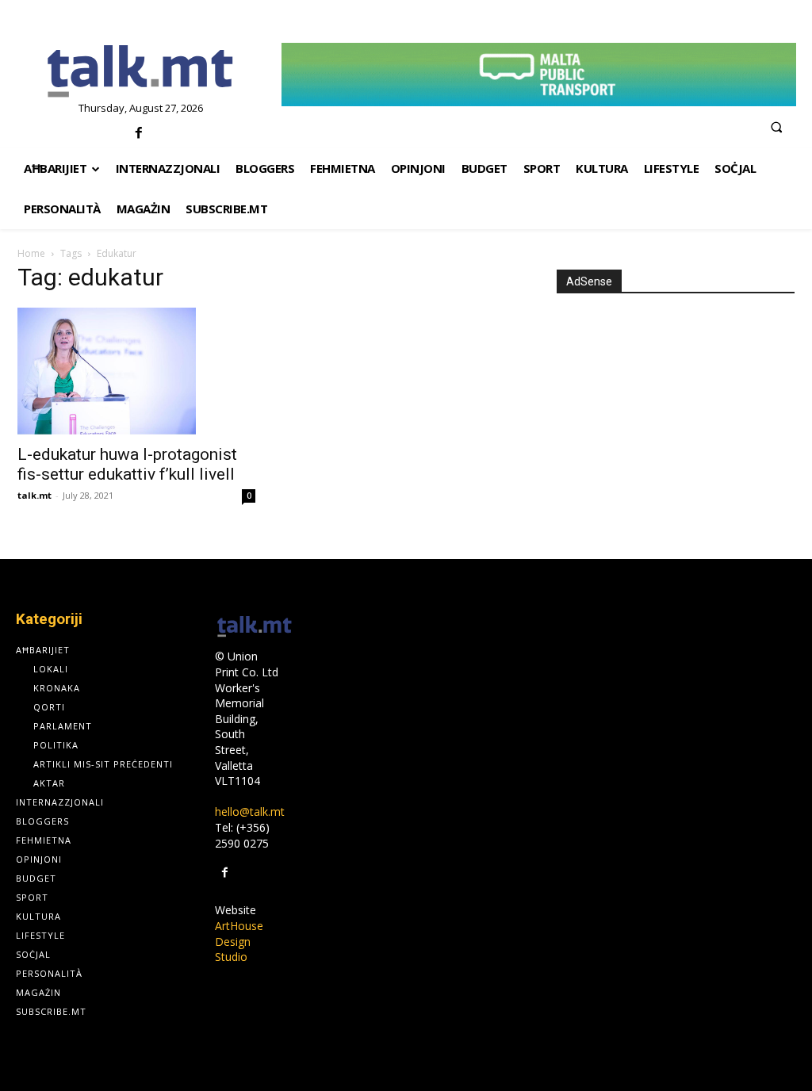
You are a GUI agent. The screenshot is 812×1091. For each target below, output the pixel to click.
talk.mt (34, 495)
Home (31, 253)
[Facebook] (138, 133)
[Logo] (141, 72)
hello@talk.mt (250, 811)
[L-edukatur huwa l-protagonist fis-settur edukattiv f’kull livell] (136, 371)
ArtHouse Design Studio (239, 941)
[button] (776, 127)
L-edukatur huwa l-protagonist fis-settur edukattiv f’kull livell (127, 464)
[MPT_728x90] (539, 74)
